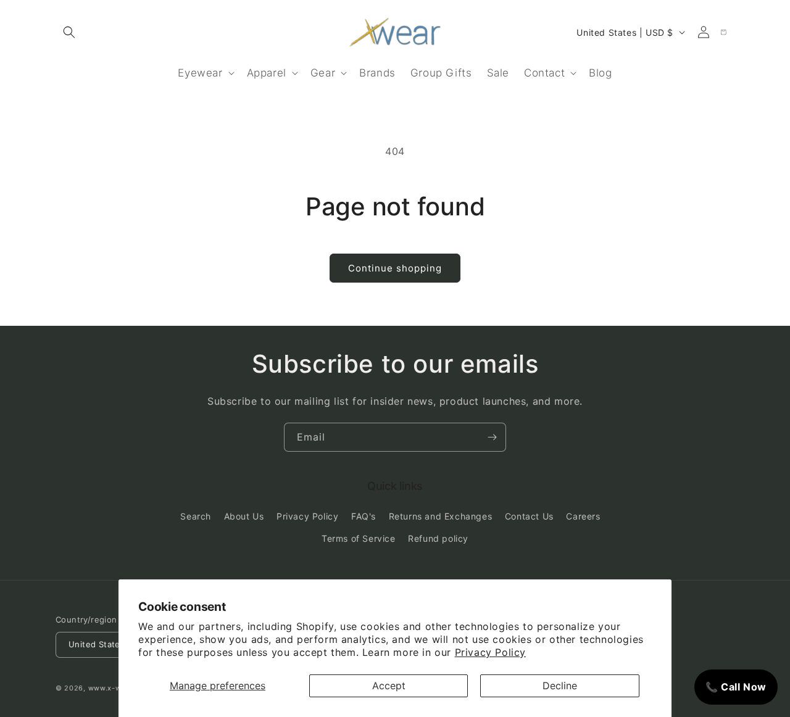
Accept (388, 685)
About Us (244, 517)
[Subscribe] (491, 437)
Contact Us (529, 517)
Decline (560, 685)
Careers (583, 517)
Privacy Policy (490, 652)
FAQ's (363, 517)
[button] (69, 32)
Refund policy (438, 538)
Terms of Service (359, 538)
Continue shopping (395, 268)
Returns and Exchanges (441, 517)
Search (195, 517)
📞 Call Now (736, 687)
